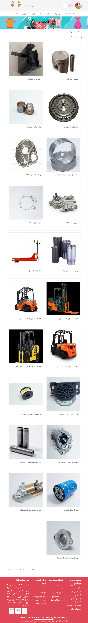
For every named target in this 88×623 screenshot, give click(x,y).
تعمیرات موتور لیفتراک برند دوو (67, 366)
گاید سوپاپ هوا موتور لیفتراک (30, 462)
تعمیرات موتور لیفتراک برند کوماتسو (28, 366)
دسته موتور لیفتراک (34, 79)
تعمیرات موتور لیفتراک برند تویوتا (29, 318)
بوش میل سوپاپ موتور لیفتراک (67, 175)
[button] (17, 14)
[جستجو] (8, 31)
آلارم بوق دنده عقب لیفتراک (68, 414)
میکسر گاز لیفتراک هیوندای (68, 462)
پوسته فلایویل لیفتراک (33, 175)
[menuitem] (72, 14)
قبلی (32, 569)
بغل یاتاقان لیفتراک (34, 223)
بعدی (8, 569)
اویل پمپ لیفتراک (72, 223)
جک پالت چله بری (34, 270)
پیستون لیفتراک (72, 79)
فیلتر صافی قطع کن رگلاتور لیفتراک (29, 414)
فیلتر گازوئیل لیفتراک (71, 510)
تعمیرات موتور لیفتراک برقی (68, 318)
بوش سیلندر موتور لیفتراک (69, 270)
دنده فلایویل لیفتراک (71, 127)
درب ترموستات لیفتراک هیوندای (67, 558)
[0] (19, 5)
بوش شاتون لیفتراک (34, 127)
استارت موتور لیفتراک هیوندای (30, 510)
